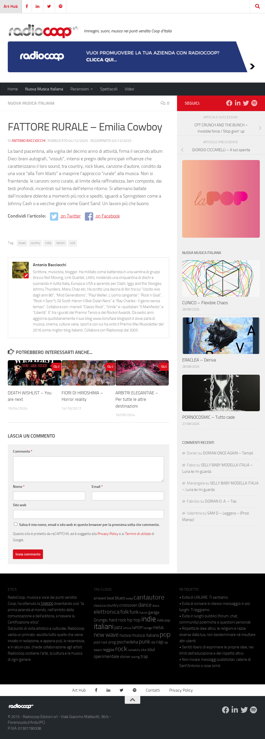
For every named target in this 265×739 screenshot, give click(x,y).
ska (143, 650)
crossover (128, 605)
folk (124, 612)
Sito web (19, 505)
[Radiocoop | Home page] (43, 31)
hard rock (117, 620)
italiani (60, 243)
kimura (127, 628)
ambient (100, 598)
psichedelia (127, 642)
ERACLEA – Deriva (199, 360)
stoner (125, 656)
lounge (147, 628)
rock (72, 243)
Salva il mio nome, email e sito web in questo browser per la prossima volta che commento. (89, 525)
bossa (129, 598)
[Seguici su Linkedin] (237, 103)
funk (134, 612)
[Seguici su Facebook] (229, 103)
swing (135, 657)
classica (100, 605)
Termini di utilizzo (138, 534)
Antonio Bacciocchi (28, 141)
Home (13, 88)
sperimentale (106, 656)
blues (22, 243)
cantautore (149, 597)
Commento (22, 451)
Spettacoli (108, 88)
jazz (118, 627)
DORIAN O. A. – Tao (221, 501)
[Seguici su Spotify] (254, 103)
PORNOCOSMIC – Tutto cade (208, 417)
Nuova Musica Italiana (44, 88)
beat (110, 598)
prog (112, 642)
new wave (106, 634)
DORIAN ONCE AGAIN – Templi (228, 453)
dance (145, 605)
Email (97, 486)
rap (159, 642)
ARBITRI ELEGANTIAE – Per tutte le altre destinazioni (136, 399)
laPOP (137, 627)
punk (144, 642)
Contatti (153, 690)
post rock (101, 642)
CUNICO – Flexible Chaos (205, 302)
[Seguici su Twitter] (246, 103)
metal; (158, 627)
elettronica (107, 611)
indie (48, 243)
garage (153, 612)
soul (151, 649)
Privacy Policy (108, 534)
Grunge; (101, 620)
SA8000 (47, 603)
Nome (19, 486)
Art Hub (11, 6)
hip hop (134, 619)
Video (129, 88)
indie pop (163, 620)
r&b (153, 642)
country (35, 243)
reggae (108, 649)
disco (155, 605)
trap (144, 656)
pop (165, 634)
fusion (143, 612)
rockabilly (134, 650)
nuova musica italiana (139, 635)
